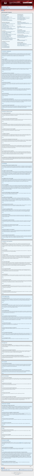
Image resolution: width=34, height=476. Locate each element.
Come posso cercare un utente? (20, 32)
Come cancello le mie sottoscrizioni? (21, 37)
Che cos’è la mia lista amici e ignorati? (21, 26)
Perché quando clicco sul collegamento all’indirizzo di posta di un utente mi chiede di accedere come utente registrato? (9, 28)
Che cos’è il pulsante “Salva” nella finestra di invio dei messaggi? (9, 38)
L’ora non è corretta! (4, 24)
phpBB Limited (21, 442)
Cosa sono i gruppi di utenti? (20, 16)
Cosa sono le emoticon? (4, 43)
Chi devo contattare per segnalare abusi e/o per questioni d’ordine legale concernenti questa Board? (24, 44)
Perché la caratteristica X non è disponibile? (22, 43)
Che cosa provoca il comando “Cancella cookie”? (7, 20)
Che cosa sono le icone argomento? (6, 47)
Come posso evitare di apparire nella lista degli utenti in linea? (8, 23)
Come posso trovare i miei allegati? (21, 40)
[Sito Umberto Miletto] (5, 2)
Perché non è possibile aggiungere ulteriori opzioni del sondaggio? (9, 34)
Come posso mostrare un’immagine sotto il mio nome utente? (8, 26)
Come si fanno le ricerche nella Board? (21, 30)
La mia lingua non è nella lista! (5, 25)
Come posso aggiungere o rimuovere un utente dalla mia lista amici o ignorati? (24, 27)
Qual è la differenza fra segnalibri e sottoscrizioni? (22, 35)
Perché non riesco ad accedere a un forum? (6, 35)
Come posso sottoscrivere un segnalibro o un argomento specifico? (24, 36)
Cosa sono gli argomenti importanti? (6, 46)
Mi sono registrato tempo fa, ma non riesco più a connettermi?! (8, 18)
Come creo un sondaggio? (5, 33)
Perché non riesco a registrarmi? (5, 16)
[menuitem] (8, 7)
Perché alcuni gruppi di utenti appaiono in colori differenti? (23, 18)
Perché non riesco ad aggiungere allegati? (6, 36)
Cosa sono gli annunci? (4, 45)
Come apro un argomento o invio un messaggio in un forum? (8, 31)
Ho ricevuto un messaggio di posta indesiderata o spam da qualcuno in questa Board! (24, 24)
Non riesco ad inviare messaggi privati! (21, 22)
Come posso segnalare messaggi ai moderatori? (7, 37)
